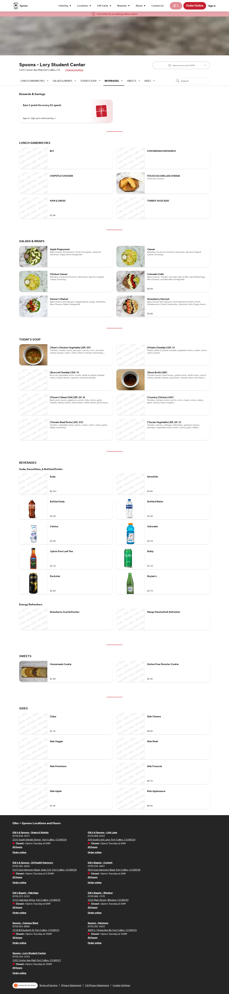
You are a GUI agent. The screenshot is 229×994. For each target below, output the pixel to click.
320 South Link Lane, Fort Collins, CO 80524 (111, 839)
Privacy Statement (71, 985)
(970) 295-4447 (96, 866)
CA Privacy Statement (97, 985)
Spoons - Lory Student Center (29, 953)
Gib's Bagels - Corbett (100, 862)
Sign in (212, 5)
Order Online (194, 5)
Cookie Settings (121, 985)
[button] (65, 6)
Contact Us (157, 5)
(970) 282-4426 (21, 866)
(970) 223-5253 (21, 896)
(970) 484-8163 (96, 835)
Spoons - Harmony (98, 923)
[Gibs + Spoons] (20, 6)
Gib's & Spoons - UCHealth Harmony (32, 862)
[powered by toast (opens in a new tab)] (25, 985)
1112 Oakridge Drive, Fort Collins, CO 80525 (36, 900)
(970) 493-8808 (21, 926)
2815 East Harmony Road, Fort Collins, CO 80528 (114, 869)
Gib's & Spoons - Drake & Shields (30, 832)
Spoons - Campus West (25, 923)
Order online (19, 852)
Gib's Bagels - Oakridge (25, 892)
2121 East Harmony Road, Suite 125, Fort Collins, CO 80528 (44, 869)
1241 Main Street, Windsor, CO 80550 (108, 900)
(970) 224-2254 (21, 956)
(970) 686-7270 (96, 896)
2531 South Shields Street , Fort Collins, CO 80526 (39, 839)
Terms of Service (48, 985)
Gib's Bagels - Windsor (100, 892)
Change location (74, 69)
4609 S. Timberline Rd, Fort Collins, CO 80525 (112, 930)
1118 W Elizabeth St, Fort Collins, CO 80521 (35, 930)
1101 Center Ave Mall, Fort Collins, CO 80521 (36, 960)
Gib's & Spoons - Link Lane (102, 832)
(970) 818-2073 (21, 835)
